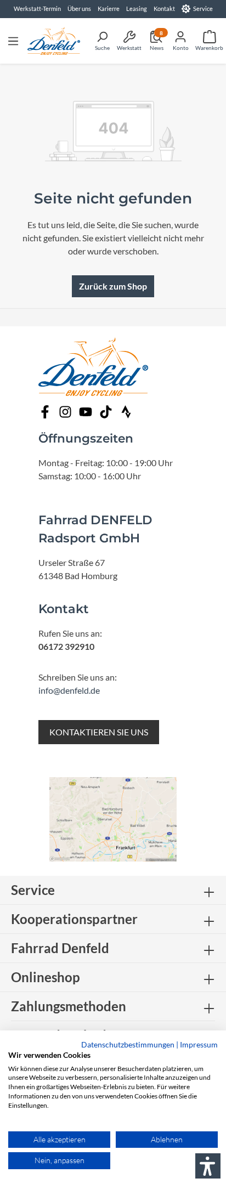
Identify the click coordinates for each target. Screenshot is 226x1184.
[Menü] (13, 41)
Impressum (199, 1044)
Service (203, 8)
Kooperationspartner (74, 919)
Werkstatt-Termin (37, 8)
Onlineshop (45, 977)
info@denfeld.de (69, 690)
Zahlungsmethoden (68, 1006)
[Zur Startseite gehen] (53, 41)
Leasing (136, 8)
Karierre (109, 8)
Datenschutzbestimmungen (127, 1044)
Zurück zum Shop (113, 286)
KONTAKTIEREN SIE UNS (98, 732)
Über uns (79, 8)
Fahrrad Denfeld (60, 948)
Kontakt (164, 8)
